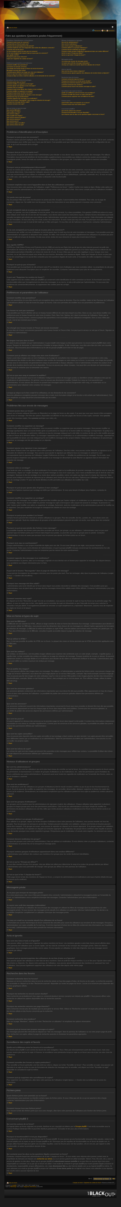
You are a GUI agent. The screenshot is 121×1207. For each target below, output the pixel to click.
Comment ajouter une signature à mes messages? (21, 85)
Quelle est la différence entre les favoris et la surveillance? (78, 92)
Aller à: (90, 1178)
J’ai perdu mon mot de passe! (15, 49)
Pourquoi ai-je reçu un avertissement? (17, 96)
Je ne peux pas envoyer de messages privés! (75, 61)
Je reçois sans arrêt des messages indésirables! (76, 63)
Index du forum (13, 27)
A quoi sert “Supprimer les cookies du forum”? (20, 58)
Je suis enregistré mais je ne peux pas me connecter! (22, 51)
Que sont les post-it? (13, 121)
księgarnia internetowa (30, 1186)
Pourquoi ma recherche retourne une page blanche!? (77, 82)
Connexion (111, 30)
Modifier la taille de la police (112, 27)
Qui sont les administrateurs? (70, 42)
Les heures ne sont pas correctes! (17, 66)
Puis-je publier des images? (14, 115)
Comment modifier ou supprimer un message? (20, 84)
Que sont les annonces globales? (16, 117)
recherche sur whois (44, 1159)
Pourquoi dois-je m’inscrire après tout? (18, 44)
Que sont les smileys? (13, 113)
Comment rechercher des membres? (72, 84)
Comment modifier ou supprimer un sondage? (20, 91)
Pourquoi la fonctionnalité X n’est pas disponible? (75, 112)
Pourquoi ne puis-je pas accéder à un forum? (19, 93)
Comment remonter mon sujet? (15, 104)
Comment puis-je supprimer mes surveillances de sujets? (78, 96)
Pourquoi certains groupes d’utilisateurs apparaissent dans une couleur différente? (85, 51)
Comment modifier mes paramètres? (17, 64)
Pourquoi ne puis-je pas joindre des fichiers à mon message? (24, 95)
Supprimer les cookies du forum (92, 1182)
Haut (10, 147)
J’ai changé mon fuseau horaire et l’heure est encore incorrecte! (25, 68)
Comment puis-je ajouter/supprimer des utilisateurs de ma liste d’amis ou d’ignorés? (85, 73)
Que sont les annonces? (14, 119)
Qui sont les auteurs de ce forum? (71, 110)
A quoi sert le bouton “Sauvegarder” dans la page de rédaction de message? (28, 100)
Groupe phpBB (80, 1126)
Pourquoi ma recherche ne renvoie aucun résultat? (76, 81)
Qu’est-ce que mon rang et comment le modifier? (21, 74)
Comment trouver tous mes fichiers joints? (74, 104)
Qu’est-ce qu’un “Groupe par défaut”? (72, 53)
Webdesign (13, 1186)
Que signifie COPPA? (13, 55)
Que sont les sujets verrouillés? (16, 123)
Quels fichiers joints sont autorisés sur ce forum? (76, 102)
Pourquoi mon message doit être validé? (18, 102)
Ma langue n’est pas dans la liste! (16, 70)
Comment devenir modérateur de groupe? (74, 49)
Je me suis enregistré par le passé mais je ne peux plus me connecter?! (27, 53)
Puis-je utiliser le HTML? (14, 112)
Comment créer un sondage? (15, 87)
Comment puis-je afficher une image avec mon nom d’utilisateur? (25, 72)
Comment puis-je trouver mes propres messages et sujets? (79, 86)
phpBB (14, 1185)
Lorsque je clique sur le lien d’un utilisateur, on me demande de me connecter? (31, 75)
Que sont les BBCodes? (14, 110)
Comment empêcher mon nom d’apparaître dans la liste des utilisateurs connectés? (30, 47)
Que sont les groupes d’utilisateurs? (72, 46)
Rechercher (98, 30)
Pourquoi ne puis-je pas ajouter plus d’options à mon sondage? (25, 89)
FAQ (104, 30)
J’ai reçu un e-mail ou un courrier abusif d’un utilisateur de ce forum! (81, 64)
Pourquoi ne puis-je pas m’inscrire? (17, 56)
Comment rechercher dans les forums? (73, 79)
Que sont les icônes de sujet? (15, 124)
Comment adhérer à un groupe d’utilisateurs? (74, 47)
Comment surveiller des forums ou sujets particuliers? (77, 94)
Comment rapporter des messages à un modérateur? (22, 98)
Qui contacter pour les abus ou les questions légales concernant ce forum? (83, 114)
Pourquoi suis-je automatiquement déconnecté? (20, 46)
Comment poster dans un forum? (16, 82)
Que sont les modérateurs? (69, 44)
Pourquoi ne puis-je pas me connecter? (18, 42)
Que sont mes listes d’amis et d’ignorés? (73, 71)
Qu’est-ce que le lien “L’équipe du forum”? (73, 55)
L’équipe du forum (78, 1182)
